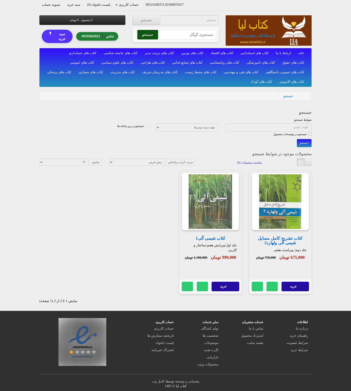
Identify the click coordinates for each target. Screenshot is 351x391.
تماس (98, 35)
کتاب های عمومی (82, 62)
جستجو (146, 20)
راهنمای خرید (299, 335)
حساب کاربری (164, 328)
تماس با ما (256, 328)
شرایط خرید (299, 350)
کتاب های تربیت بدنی (159, 53)
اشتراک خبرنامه (162, 350)
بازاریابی (212, 357)
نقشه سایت (255, 343)
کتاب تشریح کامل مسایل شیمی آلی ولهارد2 (280, 240)
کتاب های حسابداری (82, 53)
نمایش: (95, 162)
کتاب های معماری (91, 72)
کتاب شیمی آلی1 (210, 238)
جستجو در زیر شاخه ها (130, 126)
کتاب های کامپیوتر (291, 81)
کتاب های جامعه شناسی (121, 53)
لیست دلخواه (165, 343)
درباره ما (302, 328)
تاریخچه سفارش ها (160, 335)
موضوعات (211, 343)
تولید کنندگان (209, 328)
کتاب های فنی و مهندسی (241, 72)
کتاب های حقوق (293, 62)
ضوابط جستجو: (303, 119)
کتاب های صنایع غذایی (187, 62)
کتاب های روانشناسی (224, 62)
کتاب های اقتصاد (222, 53)
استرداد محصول (252, 335)
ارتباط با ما (283, 53)
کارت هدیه (211, 350)
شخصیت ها (210, 335)
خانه (301, 53)
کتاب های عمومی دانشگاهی (285, 72)
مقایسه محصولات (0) (249, 162)
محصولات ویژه (208, 364)
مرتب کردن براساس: (180, 162)
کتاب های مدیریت (122, 72)
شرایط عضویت (297, 343)
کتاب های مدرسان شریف (160, 72)
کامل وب (158, 381)
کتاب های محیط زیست (201, 72)
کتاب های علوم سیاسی (117, 62)
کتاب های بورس (192, 53)
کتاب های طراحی (153, 62)
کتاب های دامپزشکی (260, 62)
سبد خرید (57, 36)
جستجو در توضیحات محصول (290, 134)
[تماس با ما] (186, 4)
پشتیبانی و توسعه (187, 381)
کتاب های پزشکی (59, 72)
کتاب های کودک (261, 81)
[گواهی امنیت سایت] (82, 341)
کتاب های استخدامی (254, 53)
